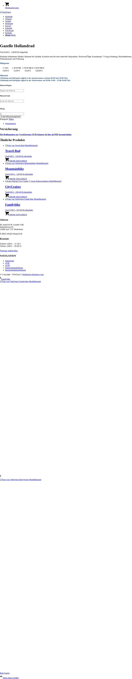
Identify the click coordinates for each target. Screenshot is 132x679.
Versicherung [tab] (10, 123)
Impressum (9, 261)
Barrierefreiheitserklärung (15, 270)
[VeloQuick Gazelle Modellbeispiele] (20, 39)
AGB (7, 265)
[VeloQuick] (5, 12)
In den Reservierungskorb (10, 117)
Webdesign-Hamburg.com (33, 274)
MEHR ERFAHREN (18, 161)
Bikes (11, 119)
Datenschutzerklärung (14, 268)
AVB (7, 263)
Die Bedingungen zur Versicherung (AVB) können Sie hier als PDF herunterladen (35, 134)
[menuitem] (68, 16)
